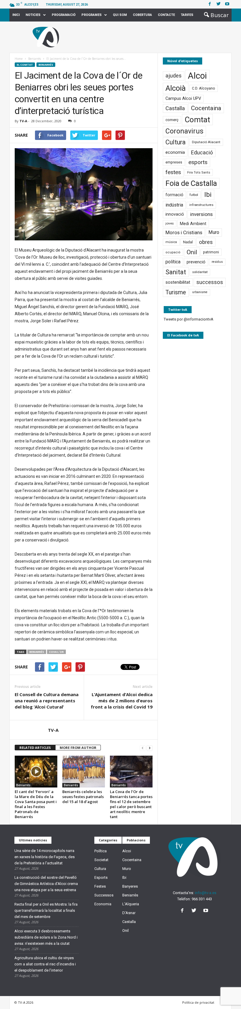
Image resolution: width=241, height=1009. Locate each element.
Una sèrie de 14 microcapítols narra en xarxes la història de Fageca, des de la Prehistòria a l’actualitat (44, 856)
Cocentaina (206, 108)
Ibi (208, 195)
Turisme (175, 292)
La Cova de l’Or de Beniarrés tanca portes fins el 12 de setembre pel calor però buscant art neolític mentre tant (131, 804)
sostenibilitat (177, 282)
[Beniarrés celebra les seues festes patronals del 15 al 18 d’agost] (83, 771)
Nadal (188, 242)
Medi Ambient (193, 223)
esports (197, 162)
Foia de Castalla (191, 183)
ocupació (172, 252)
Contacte (166, 15)
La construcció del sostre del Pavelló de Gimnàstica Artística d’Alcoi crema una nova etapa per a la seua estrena (46, 883)
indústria (174, 205)
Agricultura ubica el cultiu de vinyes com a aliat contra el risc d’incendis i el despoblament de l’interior (45, 964)
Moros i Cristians (183, 232)
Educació (202, 152)
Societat (101, 860)
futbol (194, 195)
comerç (171, 120)
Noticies (33, 15)
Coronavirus (184, 131)
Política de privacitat (198, 1002)
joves (169, 223)
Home (19, 59)
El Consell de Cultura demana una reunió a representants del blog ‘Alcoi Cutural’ (46, 700)
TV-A (23, 121)
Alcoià (175, 88)
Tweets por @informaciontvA (188, 319)
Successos (103, 895)
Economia (102, 904)
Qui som (120, 15)
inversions (201, 214)
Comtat (197, 119)
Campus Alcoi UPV (183, 98)
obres (206, 242)
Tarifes (187, 15)
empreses (173, 162)
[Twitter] (218, 4)
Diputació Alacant (206, 142)
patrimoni (211, 252)
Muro (213, 232)
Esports (101, 877)
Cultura (175, 142)
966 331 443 (202, 899)
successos (209, 282)
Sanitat (175, 272)
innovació (174, 214)
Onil (192, 252)
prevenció (196, 262)
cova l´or (56, 652)
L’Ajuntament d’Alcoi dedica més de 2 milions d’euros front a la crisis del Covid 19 (122, 700)
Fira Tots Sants (198, 172)
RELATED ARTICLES (35, 747)
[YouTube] (206, 911)
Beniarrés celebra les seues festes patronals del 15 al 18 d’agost (83, 796)
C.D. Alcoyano (203, 88)
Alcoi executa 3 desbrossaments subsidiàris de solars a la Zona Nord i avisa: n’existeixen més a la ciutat (46, 937)
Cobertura (142, 15)
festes (173, 172)
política (172, 262)
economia (175, 152)
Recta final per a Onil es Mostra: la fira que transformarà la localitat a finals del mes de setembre (46, 910)
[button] (214, 15)
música (171, 242)
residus (217, 262)
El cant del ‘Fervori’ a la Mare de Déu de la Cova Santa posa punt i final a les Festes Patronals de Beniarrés (36, 804)
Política (100, 851)
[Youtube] (227, 4)
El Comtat (25, 65)
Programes (91, 15)
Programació (64, 15)
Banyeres (130, 886)
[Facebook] (209, 4)
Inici (16, 15)
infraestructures (201, 205)
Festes (100, 886)
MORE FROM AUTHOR (78, 747)
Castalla (175, 108)
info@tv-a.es (205, 893)
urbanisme (199, 292)
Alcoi (197, 76)
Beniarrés (46, 65)
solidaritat (199, 272)
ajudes (173, 75)
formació (174, 194)
